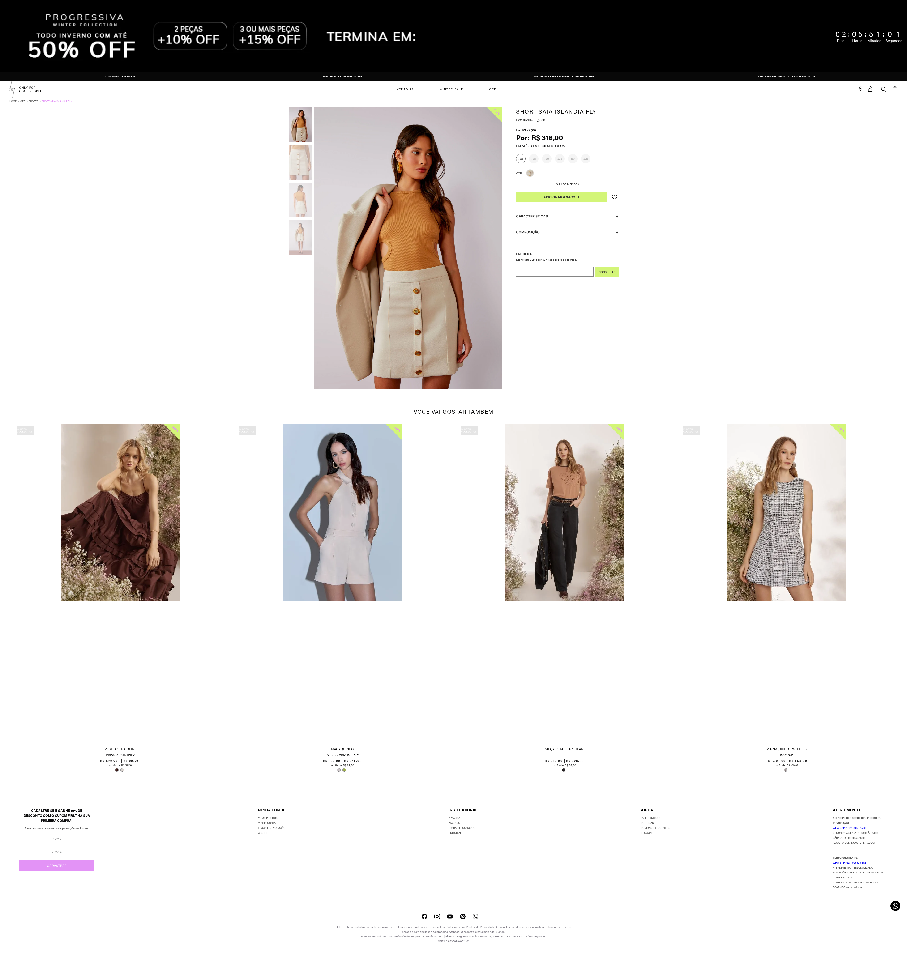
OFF (492, 89)
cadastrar (57, 866)
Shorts (33, 101)
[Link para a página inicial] (14, 101)
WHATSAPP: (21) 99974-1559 (849, 828)
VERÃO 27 (405, 89)
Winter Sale (451, 89)
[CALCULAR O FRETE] (607, 272)
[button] (521, 158)
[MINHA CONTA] (875, 89)
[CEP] (567, 264)
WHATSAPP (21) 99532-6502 (849, 862)
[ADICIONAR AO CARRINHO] (561, 197)
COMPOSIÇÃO (528, 232)
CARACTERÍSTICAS (532, 216)
